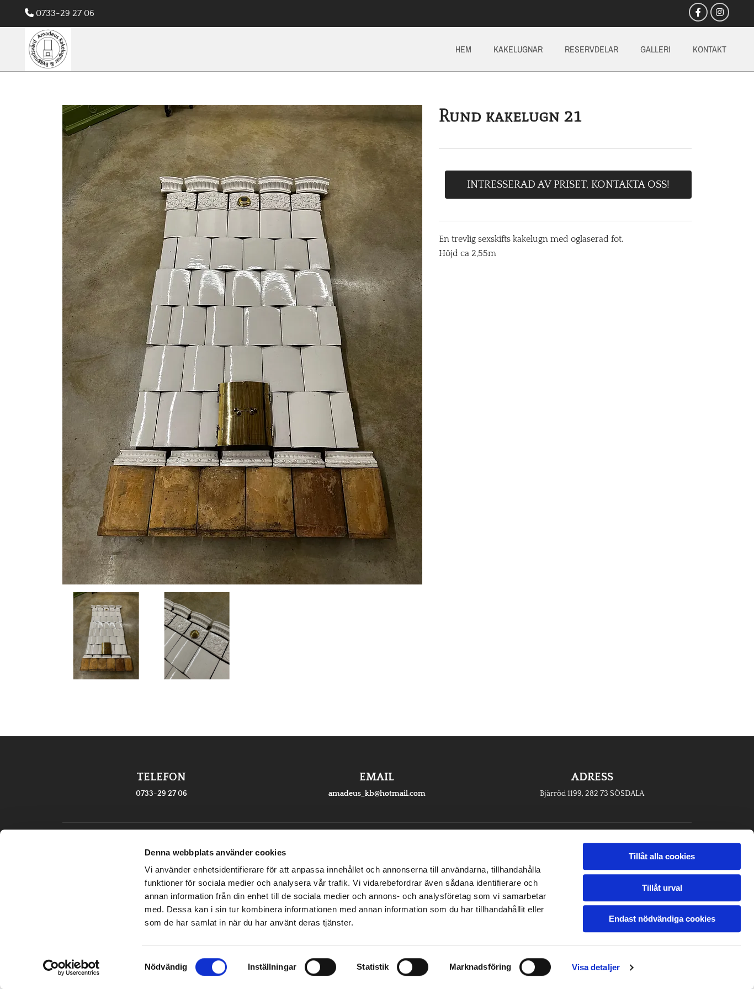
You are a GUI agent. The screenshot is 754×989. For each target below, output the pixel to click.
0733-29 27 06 (161, 793)
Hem (463, 49)
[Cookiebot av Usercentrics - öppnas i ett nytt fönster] (71, 967)
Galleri (655, 49)
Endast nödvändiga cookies (662, 918)
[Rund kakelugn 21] (242, 345)
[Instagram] (719, 12)
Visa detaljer (596, 967)
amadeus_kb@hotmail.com (377, 793)
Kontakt (709, 49)
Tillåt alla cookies (662, 856)
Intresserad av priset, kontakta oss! (568, 184)
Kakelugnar (518, 49)
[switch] (320, 967)
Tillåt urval (662, 887)
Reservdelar (591, 49)
